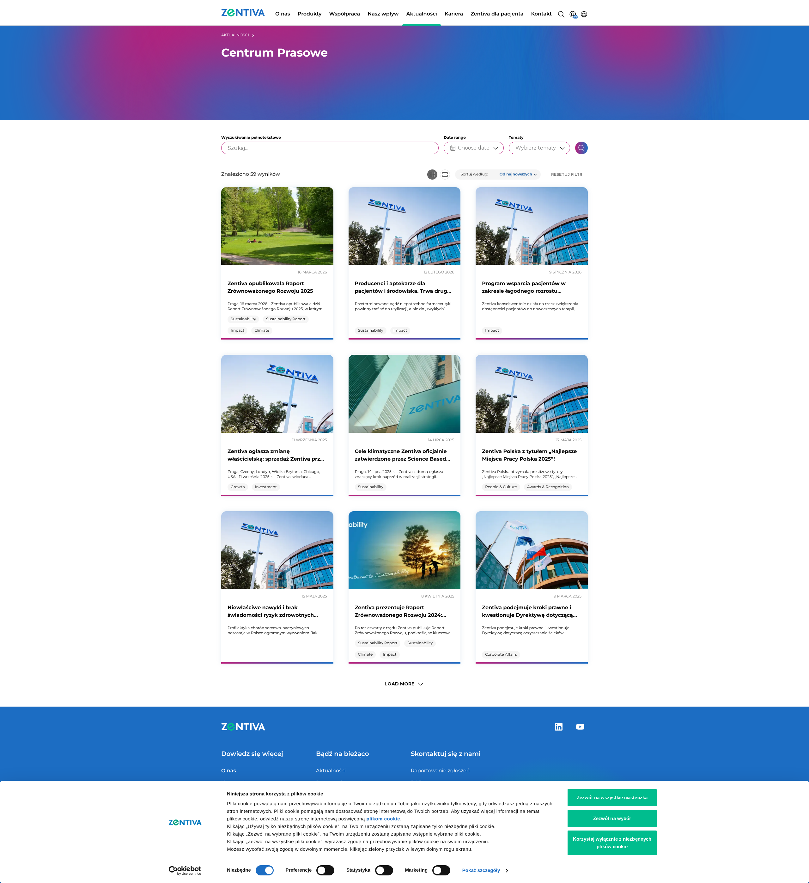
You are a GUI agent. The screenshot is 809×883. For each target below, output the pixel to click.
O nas (282, 14)
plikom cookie (383, 819)
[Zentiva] (243, 12)
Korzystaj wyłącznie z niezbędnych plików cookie (612, 842)
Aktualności (421, 14)
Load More (399, 684)
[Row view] (445, 174)
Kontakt (541, 14)
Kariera (454, 14)
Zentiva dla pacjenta (497, 14)
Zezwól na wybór (612, 818)
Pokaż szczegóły (481, 870)
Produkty (310, 14)
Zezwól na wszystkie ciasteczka (612, 797)
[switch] (325, 870)
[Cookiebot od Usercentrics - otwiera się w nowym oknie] (185, 870)
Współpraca (344, 14)
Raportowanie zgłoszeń (440, 771)
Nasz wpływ (383, 14)
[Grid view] (432, 174)
